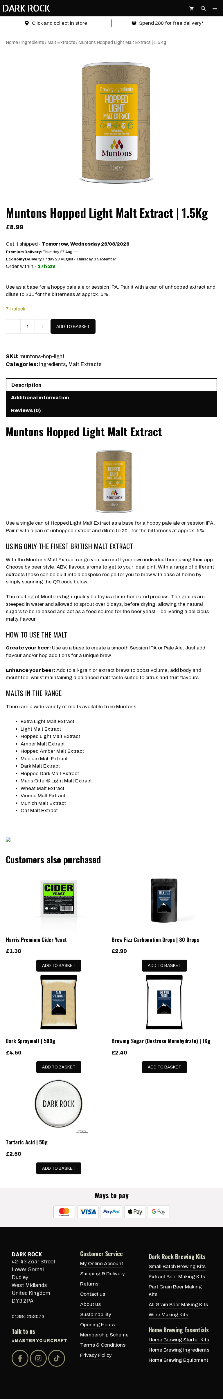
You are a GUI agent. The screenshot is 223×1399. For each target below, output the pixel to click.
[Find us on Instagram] (38, 1358)
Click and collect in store (59, 23)
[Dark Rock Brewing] (26, 8)
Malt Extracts (61, 42)
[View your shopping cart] (191, 8)
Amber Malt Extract (43, 744)
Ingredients (32, 42)
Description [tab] (26, 385)
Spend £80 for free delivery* (171, 23)
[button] (203, 8)
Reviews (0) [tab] (26, 410)
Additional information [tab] (40, 397)
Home (12, 42)
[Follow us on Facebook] (20, 1358)
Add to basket (73, 326)
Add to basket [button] (58, 965)
